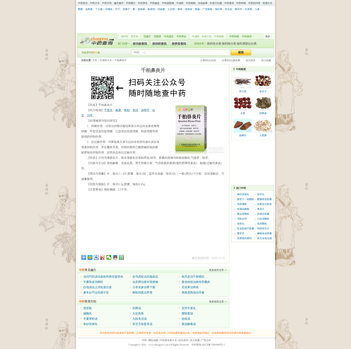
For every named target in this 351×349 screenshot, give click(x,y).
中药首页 (83, 3)
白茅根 (248, 9)
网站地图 (153, 340)
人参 (257, 9)
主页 (94, 60)
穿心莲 (242, 91)
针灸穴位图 (216, 3)
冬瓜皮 (228, 9)
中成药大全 (106, 60)
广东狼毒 (207, 9)
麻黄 (118, 110)
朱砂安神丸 (90, 324)
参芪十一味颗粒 (245, 199)
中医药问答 (254, 3)
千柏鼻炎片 (121, 60)
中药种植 (241, 3)
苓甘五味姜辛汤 (142, 324)
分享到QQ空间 (208, 60)
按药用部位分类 (247, 43)
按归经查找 (159, 43)
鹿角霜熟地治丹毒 (193, 292)
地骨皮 (188, 9)
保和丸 (240, 223)
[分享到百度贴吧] (96, 257)
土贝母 (171, 9)
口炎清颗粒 (263, 218)
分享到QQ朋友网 (231, 60)
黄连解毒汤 (189, 324)
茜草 (180, 9)
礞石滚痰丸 (243, 194)
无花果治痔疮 (190, 287)
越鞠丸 (87, 313)
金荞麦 (89, 9)
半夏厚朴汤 (90, 318)
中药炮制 (191, 3)
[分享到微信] (109, 257)
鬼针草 (218, 9)
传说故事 (203, 3)
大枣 (242, 113)
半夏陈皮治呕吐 (93, 281)
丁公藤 (99, 9)
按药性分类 (214, 43)
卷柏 (127, 110)
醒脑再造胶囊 (264, 199)
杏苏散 (87, 308)
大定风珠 (138, 313)
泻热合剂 (242, 218)
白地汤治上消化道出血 (97, 287)
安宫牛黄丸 (189, 308)
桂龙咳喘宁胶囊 (245, 228)
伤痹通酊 (242, 204)
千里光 (108, 110)
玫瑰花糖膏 (243, 209)
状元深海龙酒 (264, 238)
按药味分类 (229, 43)
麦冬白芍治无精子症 (96, 292)
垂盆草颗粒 (243, 213)
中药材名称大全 (168, 340)
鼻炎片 (260, 209)
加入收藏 (266, 60)
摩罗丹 (240, 233)
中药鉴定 (155, 3)
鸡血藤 (161, 9)
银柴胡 (151, 9)
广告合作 (206, 340)
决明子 (145, 110)
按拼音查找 (179, 43)
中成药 (180, 3)
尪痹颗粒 (262, 223)
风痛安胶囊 (263, 213)
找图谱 (157, 36)
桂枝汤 (186, 318)
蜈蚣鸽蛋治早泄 (142, 292)
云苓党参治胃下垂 (143, 287)
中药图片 (131, 3)
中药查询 (96, 41)
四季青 (263, 113)
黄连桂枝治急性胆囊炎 (196, 281)
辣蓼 (197, 9)
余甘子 (263, 91)
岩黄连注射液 (264, 204)
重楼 (80, 9)
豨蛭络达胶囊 (264, 233)
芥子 (117, 9)
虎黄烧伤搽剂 (244, 238)
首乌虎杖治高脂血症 (145, 276)
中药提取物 (168, 3)
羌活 (135, 110)
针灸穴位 (207, 36)
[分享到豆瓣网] (121, 257)
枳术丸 (260, 194)
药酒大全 (267, 3)
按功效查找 (140, 43)
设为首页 (251, 60)
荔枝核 (141, 9)
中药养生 (143, 3)
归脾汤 (136, 308)
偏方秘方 (119, 3)
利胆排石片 (263, 228)
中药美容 (229, 3)
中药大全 (95, 3)
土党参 (263, 135)
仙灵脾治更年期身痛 (145, 281)
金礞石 (242, 135)
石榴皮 (109, 9)
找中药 (124, 36)
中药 (144, 340)
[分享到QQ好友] (115, 257)
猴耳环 (238, 9)
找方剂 (134, 36)
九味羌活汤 (139, 318)
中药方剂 (107, 3)
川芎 (90, 115)
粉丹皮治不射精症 (193, 276)
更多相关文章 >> (218, 270)
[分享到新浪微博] (102, 257)
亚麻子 (126, 9)
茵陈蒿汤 (187, 313)
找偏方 (147, 36)
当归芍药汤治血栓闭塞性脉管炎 (103, 276)
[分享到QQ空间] (90, 257)
